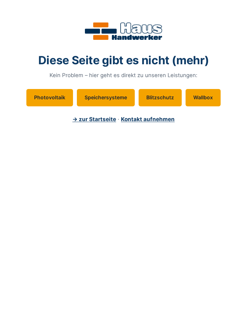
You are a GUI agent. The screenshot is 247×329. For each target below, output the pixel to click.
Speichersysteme (106, 97)
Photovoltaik (49, 97)
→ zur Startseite (94, 119)
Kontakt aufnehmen (148, 119)
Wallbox (203, 97)
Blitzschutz (160, 97)
